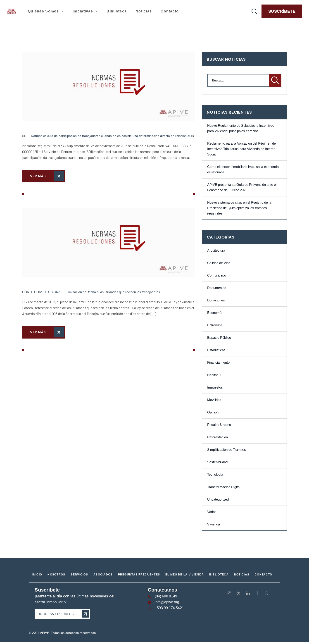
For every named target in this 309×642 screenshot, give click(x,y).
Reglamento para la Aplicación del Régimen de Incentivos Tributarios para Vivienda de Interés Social (241, 149)
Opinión (213, 412)
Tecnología (215, 474)
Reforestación (217, 437)
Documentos (216, 288)
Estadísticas (216, 350)
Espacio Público (219, 337)
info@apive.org (167, 602)
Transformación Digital (223, 487)
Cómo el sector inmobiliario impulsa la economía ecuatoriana (243, 169)
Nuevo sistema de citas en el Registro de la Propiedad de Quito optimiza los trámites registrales (239, 208)
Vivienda (213, 524)
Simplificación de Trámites (226, 449)
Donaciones (216, 300)
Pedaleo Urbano (219, 425)
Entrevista (214, 325)
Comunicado (216, 275)
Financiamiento (218, 362)
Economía (214, 313)
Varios (211, 512)
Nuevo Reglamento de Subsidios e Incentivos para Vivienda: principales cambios (240, 128)
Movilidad (214, 400)
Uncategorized (218, 499)
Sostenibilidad (217, 462)
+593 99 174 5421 (169, 608)
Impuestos (215, 387)
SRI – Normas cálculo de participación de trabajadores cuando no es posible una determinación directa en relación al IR (108, 136)
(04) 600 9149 (166, 596)
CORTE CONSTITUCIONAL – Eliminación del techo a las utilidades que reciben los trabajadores (91, 292)
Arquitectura (216, 250)
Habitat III (214, 375)
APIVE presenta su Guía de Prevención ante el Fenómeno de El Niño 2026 (241, 187)
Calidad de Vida (218, 263)
